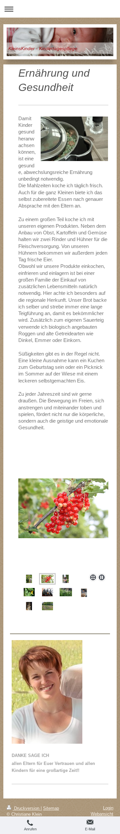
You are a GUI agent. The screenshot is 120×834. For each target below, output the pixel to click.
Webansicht (102, 813)
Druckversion (27, 808)
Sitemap (51, 808)
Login (108, 807)
